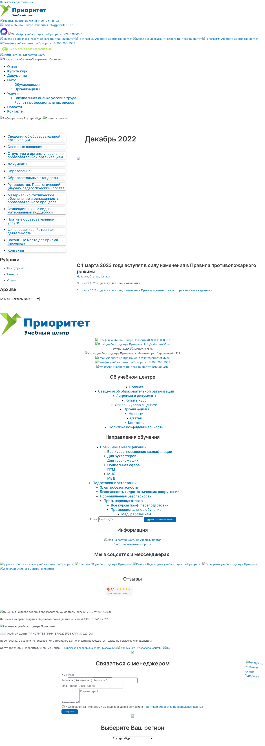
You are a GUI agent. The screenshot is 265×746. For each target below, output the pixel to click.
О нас (12, 66)
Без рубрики (15, 268)
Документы (17, 75)
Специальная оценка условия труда (45, 98)
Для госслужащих (123, 460)
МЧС (111, 474)
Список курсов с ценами (136, 405)
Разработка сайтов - (150, 647)
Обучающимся (27, 84)
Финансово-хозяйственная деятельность (31, 231)
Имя (64, 674)
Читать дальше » (144, 290)
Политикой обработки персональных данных (173, 706)
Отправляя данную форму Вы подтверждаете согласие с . (135, 706)
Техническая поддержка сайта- (89, 647)
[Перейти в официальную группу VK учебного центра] (104, 38)
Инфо (11, 80)
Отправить (69, 712)
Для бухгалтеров (121, 456)
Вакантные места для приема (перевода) (33, 241)
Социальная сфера (123, 465)
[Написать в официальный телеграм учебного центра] (230, 38)
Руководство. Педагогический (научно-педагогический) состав (36, 186)
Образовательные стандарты (33, 178)
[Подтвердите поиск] (160, 519)
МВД (111, 478)
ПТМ (111, 469)
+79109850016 (72, 34)
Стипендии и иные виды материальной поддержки (30, 210)
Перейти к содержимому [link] (16, 2)
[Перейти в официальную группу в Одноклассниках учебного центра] (38, 38)
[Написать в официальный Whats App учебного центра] (27, 568)
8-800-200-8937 (64, 43)
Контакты (15, 111)
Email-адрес (69, 685)
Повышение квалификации (123, 447)
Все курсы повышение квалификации (139, 451)
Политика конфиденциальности (136, 427)
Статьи (11, 280)
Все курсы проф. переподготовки (140, 505)
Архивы (5, 299)
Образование (19, 171)
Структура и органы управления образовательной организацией (36, 155)
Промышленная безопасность (125, 496)
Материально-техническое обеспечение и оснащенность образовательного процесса (33, 198)
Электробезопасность (119, 487)
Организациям (27, 89)
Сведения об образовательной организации (34, 138)
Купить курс (17, 71)
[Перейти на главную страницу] (23, 16)
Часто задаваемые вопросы (132, 544)
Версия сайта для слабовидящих (30, 49)
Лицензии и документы (136, 396)
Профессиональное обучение (136, 509)
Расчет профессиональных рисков (44, 102)
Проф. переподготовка (123, 501)
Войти (41, 55)
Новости (14, 107)
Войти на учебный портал (41, 20)
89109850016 (160, 366)
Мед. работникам (136, 514)
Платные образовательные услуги (31, 221)
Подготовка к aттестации (115, 483)
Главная (136, 387)
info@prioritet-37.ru (61, 25)
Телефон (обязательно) (76, 680)
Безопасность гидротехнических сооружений (140, 492)
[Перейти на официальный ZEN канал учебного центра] (167, 38)
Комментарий (70, 702)
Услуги (13, 93)
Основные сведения (25, 147)
